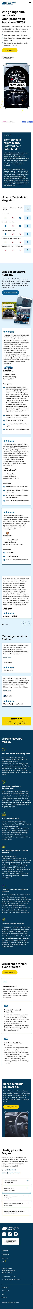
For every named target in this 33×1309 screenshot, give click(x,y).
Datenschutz (5, 1291)
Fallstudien (5, 1254)
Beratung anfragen (9, 50)
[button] (29, 3)
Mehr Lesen (7, 657)
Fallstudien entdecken (10, 292)
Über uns (5, 1258)
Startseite (5, 1251)
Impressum (5, 1287)
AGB (3, 1294)
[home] (9, 3)
